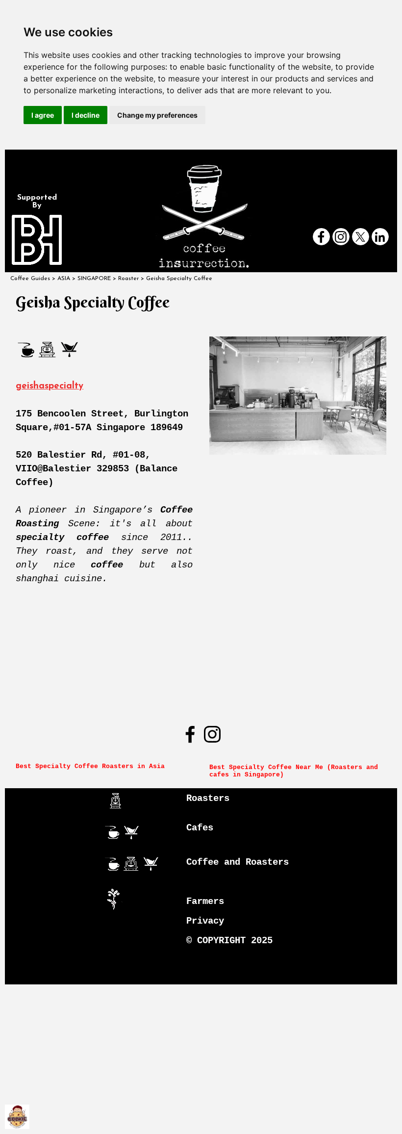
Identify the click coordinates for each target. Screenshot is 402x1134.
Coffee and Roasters (237, 862)
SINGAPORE (94, 279)
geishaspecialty (49, 386)
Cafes (199, 828)
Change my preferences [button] (157, 115)
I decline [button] (86, 115)
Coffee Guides (30, 279)
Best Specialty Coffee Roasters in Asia (90, 766)
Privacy (205, 921)
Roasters (207, 798)
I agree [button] (42, 115)
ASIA (63, 279)
